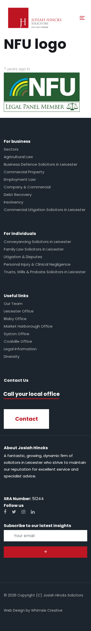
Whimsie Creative (46, 610)
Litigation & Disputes (23, 256)
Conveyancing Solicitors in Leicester (37, 241)
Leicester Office (19, 311)
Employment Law (20, 179)
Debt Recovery (18, 194)
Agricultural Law (18, 156)
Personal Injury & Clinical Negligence (37, 264)
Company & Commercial (27, 187)
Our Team (13, 303)
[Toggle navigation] (72, 18)
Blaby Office (15, 318)
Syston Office (16, 333)
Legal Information (20, 349)
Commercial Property (24, 171)
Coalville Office (18, 341)
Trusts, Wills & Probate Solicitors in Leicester (45, 271)
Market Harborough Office (28, 326)
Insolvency (13, 202)
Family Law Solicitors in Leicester (34, 249)
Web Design (14, 610)
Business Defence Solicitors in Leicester (40, 164)
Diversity (11, 356)
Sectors (11, 149)
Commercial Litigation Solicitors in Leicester (44, 209)
